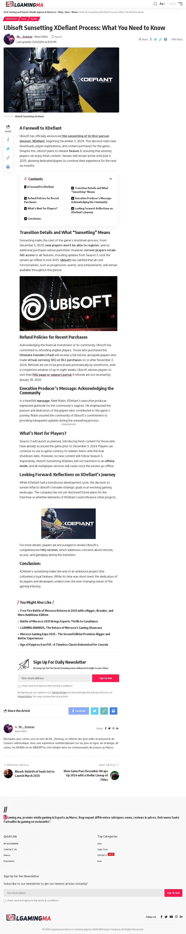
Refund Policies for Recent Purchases (41, 200)
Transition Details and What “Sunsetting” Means (89, 190)
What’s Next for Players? (42, 208)
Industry (11, 19)
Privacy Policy (25, 696)
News (34, 19)
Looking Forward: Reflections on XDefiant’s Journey (92, 210)
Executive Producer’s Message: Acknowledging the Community (91, 200)
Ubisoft (65, 260)
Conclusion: (34, 218)
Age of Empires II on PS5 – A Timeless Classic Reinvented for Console (64, 644)
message (43, 400)
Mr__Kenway (24, 36)
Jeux (24, 19)
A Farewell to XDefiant (40, 186)
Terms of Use (59, 692)
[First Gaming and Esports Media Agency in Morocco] (27, 4)
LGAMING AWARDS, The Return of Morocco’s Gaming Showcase (61, 628)
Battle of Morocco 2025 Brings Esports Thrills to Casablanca (59, 621)
